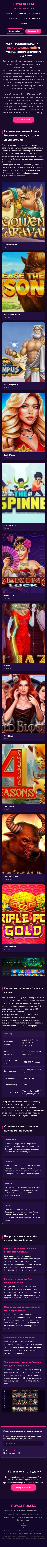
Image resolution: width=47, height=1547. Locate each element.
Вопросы (36, 13)
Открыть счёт (33, 31)
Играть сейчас (23, 119)
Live (23, 23)
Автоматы (8, 13)
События (22, 13)
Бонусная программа (32, 18)
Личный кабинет (15, 31)
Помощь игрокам (10, 18)
